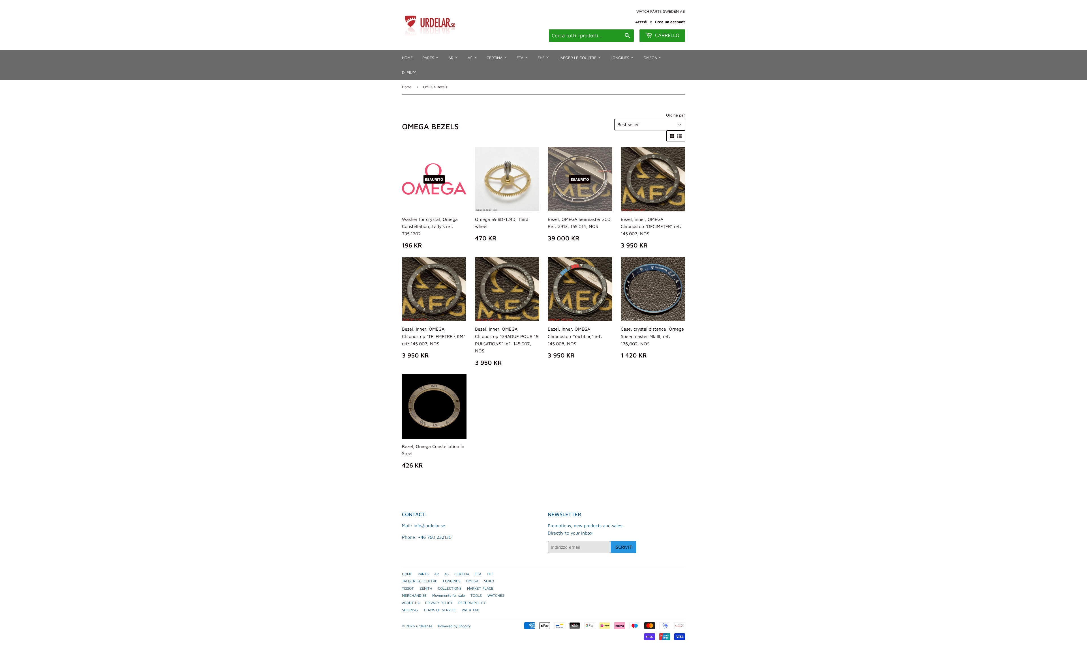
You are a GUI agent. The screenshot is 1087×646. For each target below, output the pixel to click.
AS (471, 57)
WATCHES (495, 595)
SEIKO (489, 581)
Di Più (407, 72)
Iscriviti (624, 547)
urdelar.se (424, 626)
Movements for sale (448, 595)
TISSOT (408, 588)
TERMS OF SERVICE (439, 610)
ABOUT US (411, 602)
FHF (542, 57)
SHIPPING (410, 610)
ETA (521, 57)
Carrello (666, 35)
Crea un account (670, 22)
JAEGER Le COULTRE (578, 57)
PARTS (428, 57)
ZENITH (426, 588)
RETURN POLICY (472, 602)
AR (451, 57)
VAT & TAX (470, 610)
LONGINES (620, 57)
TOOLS (476, 595)
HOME (407, 57)
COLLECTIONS (449, 588)
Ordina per (675, 115)
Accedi (641, 22)
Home (407, 87)
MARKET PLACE (480, 588)
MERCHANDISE (414, 595)
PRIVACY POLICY (439, 602)
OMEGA (650, 57)
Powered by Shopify (454, 626)
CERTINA (495, 57)
